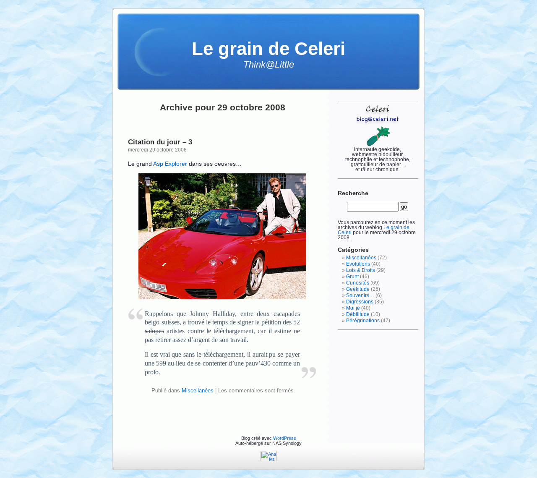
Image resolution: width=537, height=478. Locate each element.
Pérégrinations (363, 320)
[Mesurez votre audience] (269, 459)
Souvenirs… (360, 295)
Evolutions (358, 263)
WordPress (284, 438)
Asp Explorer (170, 163)
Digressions (359, 301)
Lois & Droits (360, 270)
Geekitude (358, 289)
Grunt (352, 276)
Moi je (353, 308)
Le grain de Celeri (268, 48)
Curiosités (357, 282)
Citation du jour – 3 (160, 142)
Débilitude (358, 314)
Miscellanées (198, 390)
